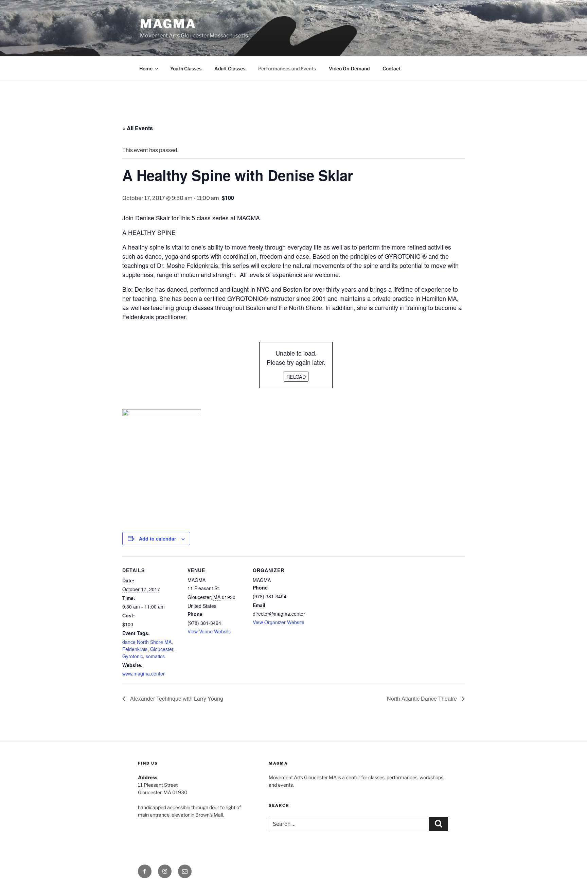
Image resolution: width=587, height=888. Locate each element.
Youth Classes (185, 68)
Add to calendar (157, 538)
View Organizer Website (278, 622)
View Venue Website (209, 631)
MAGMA (168, 23)
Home (146, 68)
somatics (155, 656)
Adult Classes (229, 68)
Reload (296, 376)
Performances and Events (287, 68)
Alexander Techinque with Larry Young (176, 698)
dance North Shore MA (147, 641)
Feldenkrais (134, 649)
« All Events (137, 128)
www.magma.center (143, 673)
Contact (392, 68)
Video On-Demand (349, 68)
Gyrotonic (132, 656)
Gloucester (161, 649)
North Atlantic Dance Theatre (422, 698)
